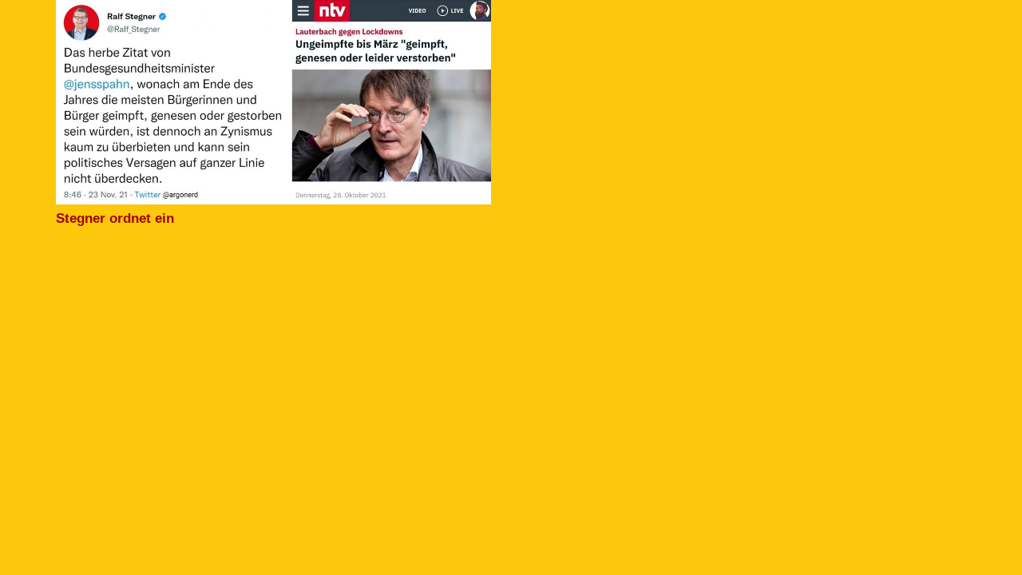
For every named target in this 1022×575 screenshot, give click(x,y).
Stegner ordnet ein (115, 218)
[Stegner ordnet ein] (273, 10)
